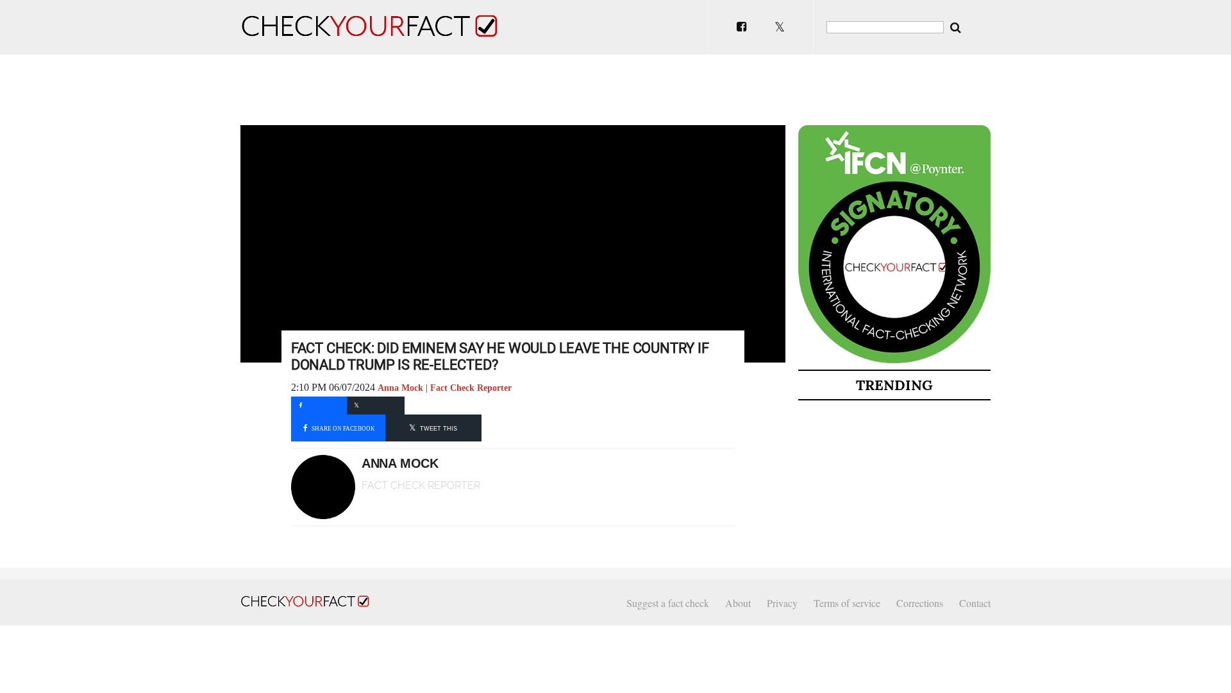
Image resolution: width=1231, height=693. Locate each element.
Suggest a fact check (667, 603)
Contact (975, 603)
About (738, 603)
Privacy (782, 603)
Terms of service (847, 603)
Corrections (919, 603)
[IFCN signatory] (894, 360)
